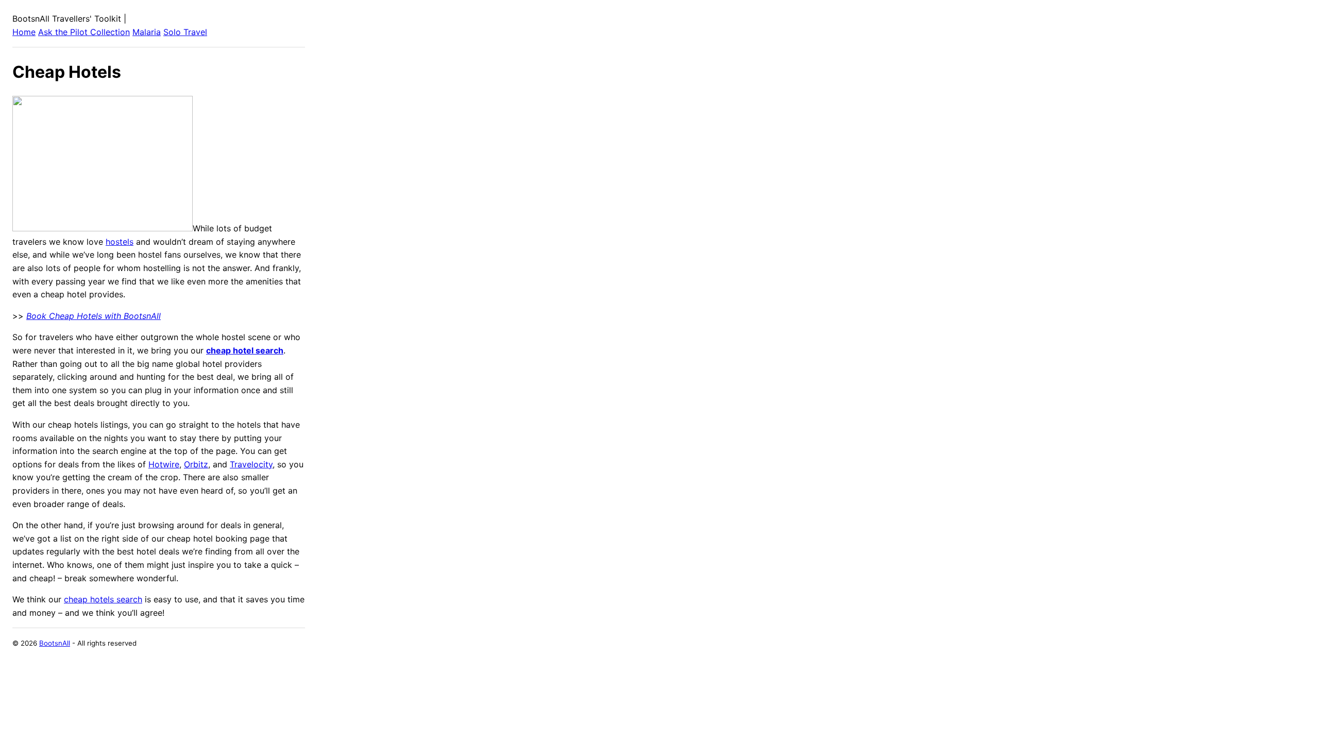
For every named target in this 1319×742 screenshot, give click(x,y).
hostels (119, 242)
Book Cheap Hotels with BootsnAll (93, 316)
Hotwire (163, 464)
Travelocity (251, 464)
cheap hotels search (103, 599)
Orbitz (196, 464)
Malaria (146, 32)
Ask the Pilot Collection (84, 32)
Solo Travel (185, 32)
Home (24, 32)
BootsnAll (54, 643)
